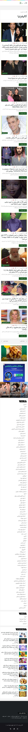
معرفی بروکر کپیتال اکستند (16, 718)
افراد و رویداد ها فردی (21, 473)
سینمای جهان (21, 444)
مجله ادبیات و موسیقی (21, 561)
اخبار (25, 406)
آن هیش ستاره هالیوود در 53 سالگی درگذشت (16, 328)
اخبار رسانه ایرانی (20, 422)
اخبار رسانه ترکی (20, 424)
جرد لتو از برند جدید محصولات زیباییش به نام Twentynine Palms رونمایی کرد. (14, 170)
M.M (25, 43)
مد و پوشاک (22, 552)
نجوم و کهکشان (21, 556)
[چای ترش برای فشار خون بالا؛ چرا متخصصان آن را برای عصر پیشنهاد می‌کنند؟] (23, 660)
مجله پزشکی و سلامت (21, 565)
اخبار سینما (23, 436)
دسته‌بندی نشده (23, 514)
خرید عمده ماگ (24, 716)
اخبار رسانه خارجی (20, 427)
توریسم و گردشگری (22, 485)
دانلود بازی (22, 498)
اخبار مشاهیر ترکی (21, 465)
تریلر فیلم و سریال (20, 587)
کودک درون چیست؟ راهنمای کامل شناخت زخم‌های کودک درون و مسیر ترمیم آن (10, 640)
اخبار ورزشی (22, 451)
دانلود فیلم (23, 503)
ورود (25, 617)
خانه (25, 12)
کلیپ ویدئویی (22, 608)
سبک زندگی (23, 523)
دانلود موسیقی (22, 505)
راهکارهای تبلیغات (20, 579)
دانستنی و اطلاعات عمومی (21, 491)
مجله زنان (24, 570)
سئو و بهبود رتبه (21, 529)
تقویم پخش (21, 431)
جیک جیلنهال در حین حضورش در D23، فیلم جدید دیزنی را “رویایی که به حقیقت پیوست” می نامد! (14, 237)
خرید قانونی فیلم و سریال (20, 496)
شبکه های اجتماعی (21, 516)
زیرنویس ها (22, 509)
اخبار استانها (22, 411)
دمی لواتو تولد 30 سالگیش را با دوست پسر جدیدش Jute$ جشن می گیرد (14, 300)
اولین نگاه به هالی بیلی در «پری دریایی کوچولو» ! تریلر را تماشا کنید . (16, 203)
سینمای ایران (21, 440)
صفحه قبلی (22, 341)
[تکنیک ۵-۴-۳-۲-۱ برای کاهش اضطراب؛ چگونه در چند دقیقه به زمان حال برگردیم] (23, 647)
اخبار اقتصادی (22, 413)
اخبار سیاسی (22, 433)
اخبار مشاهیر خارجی (21, 467)
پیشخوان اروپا (23, 478)
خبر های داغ (23, 487)
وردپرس (24, 623)
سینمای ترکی (21, 442)
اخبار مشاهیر (23, 460)
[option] (14, 353)
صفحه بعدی (5, 341)
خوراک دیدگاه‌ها (23, 621)
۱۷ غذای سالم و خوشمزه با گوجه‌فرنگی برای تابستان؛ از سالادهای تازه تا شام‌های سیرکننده (10, 693)
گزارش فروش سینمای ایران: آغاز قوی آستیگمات (16, 396)
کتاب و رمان (22, 511)
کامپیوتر (23, 549)
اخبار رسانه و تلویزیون (20, 420)
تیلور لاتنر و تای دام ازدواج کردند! (17, 78)
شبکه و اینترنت (23, 527)
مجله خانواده (23, 567)
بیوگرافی (24, 476)
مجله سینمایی (22, 585)
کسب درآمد (23, 534)
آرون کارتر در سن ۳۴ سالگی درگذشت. (16, 138)
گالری (25, 536)
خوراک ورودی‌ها (23, 619)
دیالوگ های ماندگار (22, 520)
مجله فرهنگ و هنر (21, 594)
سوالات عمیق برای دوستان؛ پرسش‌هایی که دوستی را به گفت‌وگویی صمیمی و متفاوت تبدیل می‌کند (10, 674)
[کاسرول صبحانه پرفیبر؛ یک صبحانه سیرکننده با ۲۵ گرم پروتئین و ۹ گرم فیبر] (23, 687)
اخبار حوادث (22, 418)
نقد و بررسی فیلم (20, 592)
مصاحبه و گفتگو (23, 599)
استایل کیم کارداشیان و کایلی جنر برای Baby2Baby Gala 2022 (16, 106)
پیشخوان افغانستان (22, 480)
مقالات (24, 603)
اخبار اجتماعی (22, 409)
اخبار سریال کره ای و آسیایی (18, 429)
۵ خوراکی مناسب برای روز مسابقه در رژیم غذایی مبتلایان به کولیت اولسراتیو (9, 653)
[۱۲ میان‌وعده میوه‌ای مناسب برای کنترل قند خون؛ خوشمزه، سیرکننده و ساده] (23, 681)
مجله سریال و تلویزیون (20, 583)
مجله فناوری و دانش (20, 596)
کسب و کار (22, 576)
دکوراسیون (22, 545)
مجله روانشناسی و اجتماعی (19, 581)
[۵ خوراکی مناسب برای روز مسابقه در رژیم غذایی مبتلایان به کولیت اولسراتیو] (23, 654)
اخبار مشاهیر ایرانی (21, 462)
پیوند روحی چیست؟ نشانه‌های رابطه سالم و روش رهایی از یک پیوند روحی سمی (9, 633)
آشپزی (24, 404)
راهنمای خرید (22, 547)
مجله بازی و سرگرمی (22, 563)
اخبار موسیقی (22, 449)
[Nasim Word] (21, 3)
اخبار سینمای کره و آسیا (18, 438)
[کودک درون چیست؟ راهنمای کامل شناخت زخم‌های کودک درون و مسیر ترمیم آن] (23, 641)
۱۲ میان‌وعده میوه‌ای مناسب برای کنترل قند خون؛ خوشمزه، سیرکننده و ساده (10, 680)
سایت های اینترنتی (21, 532)
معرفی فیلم (21, 590)
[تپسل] (4, 364)
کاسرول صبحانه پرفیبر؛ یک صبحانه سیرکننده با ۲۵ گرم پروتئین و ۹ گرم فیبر (10, 686)
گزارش (24, 538)
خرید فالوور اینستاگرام (15, 716)
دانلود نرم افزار (22, 507)
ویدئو (25, 605)
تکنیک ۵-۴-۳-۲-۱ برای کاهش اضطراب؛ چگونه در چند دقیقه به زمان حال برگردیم (10, 646)
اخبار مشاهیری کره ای (20, 469)
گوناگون (24, 541)
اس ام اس (23, 543)
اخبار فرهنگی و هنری (20, 447)
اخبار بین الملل (22, 415)
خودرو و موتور (23, 489)
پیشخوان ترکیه (23, 482)
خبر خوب (23, 574)
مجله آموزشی (23, 558)
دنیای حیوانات (23, 518)
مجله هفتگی (23, 572)
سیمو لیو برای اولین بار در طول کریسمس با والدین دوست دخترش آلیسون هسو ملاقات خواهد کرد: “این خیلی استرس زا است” (14, 47)
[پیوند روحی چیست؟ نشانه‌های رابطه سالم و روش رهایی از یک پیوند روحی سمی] (23, 634)
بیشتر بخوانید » (23, 55)
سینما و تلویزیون (23, 525)
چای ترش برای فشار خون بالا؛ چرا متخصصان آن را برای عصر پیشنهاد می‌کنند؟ (14, 359)
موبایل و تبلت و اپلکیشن (20, 554)
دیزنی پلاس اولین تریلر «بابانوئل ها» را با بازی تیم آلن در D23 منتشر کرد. (15, 271)
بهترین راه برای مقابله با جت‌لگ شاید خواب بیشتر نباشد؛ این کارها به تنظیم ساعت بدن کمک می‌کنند (10, 667)
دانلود (25, 494)
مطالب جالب (23, 601)
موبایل (9, 716)
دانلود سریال (22, 500)
